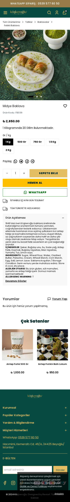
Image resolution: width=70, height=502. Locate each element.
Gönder (60, 470)
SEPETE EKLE (48, 173)
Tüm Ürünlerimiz (11, 22)
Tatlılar (29, 22)
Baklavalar (43, 22)
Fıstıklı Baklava (12, 25)
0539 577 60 (26, 437)
